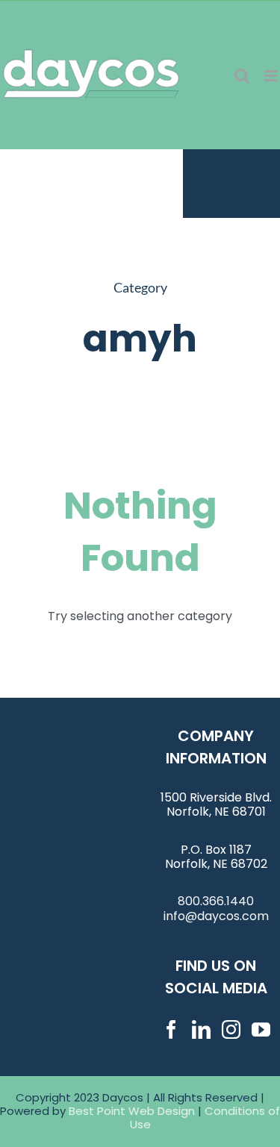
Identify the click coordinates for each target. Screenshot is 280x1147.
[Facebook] (171, 1029)
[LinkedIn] (201, 1029)
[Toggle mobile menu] (272, 76)
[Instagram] (231, 1029)
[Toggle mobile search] (241, 76)
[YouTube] (261, 1029)
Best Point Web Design (132, 1111)
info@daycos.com (216, 916)
